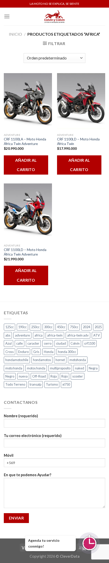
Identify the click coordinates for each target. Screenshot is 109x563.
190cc (22, 327)
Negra (93, 368)
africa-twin (55, 335)
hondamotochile (16, 360)
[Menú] (7, 16)
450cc (61, 327)
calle (19, 343)
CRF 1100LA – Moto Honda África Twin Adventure (25, 141)
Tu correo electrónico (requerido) (33, 435)
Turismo (52, 384)
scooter (77, 376)
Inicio (15, 34)
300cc (48, 327)
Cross (9, 352)
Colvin (75, 343)
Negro (9, 376)
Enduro (23, 352)
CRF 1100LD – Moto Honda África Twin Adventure (25, 252)
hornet (60, 360)
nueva (23, 376)
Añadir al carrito (26, 165)
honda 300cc (67, 352)
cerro (47, 343)
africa (38, 335)
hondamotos (42, 360)
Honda (48, 352)
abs (7, 335)
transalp (35, 384)
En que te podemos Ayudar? (27, 475)
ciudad (61, 343)
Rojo (64, 376)
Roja (53, 376)
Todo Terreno (15, 384)
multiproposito (60, 368)
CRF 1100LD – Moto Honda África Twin (78, 141)
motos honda (36, 368)
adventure (22, 335)
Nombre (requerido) (21, 416)
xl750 (66, 384)
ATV (96, 335)
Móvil (8, 455)
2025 (98, 327)
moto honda (13, 368)
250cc (35, 327)
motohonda (77, 360)
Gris (36, 352)
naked (79, 368)
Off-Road (39, 376)
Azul (8, 343)
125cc (9, 327)
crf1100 (89, 343)
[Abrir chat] (89, 543)
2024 (86, 327)
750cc (74, 327)
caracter (33, 343)
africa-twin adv (78, 335)
